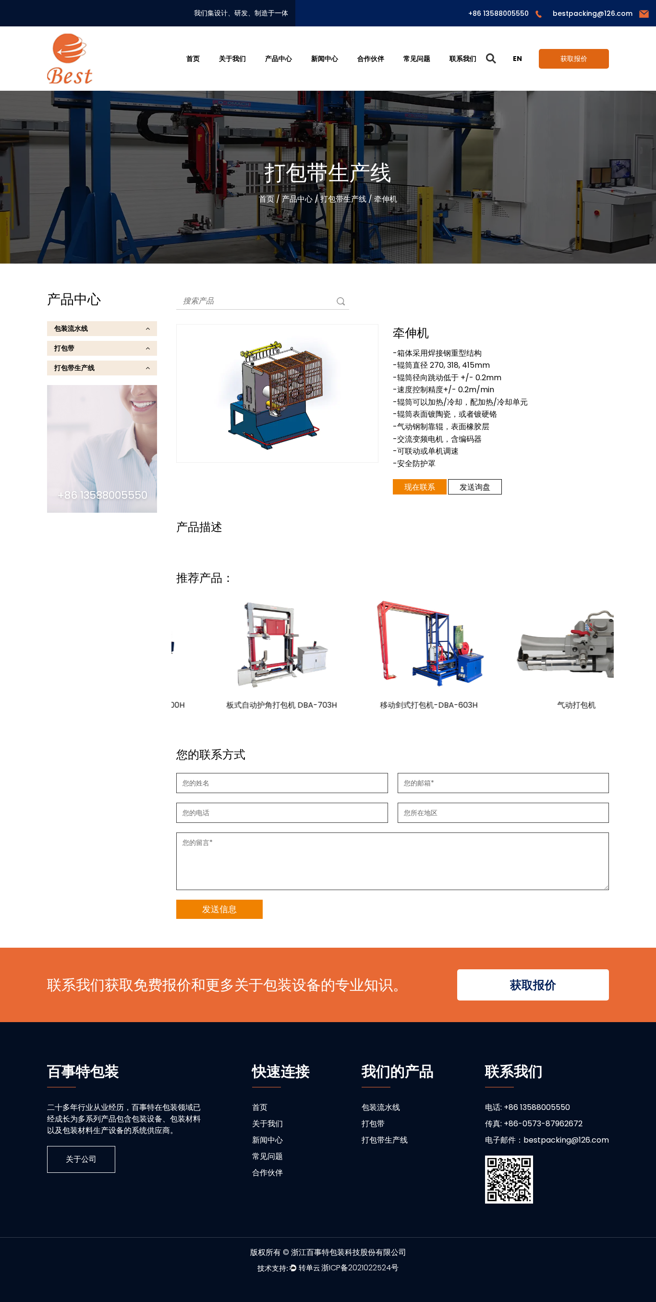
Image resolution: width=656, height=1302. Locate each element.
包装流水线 (71, 328)
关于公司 (81, 1159)
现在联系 (419, 487)
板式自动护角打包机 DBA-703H (245, 705)
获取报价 (573, 58)
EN (517, 58)
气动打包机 (540, 705)
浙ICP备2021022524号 (360, 1267)
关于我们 (232, 58)
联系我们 (462, 58)
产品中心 (278, 58)
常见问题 (416, 58)
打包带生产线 (343, 199)
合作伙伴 (370, 58)
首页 (193, 58)
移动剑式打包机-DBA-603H (392, 705)
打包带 (64, 348)
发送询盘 (475, 487)
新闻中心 (324, 58)
